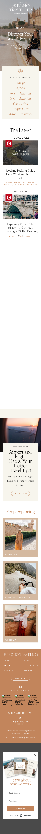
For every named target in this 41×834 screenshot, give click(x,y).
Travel (28, 236)
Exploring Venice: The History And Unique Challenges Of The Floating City (20, 229)
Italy (20, 236)
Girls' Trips (19, 185)
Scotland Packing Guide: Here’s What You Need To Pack (20, 174)
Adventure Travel (15, 182)
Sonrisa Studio (30, 737)
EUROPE (30, 182)
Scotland (32, 185)
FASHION (8, 185)
